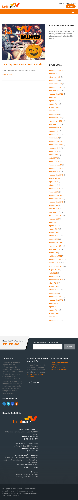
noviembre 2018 (56, 199)
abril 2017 (54, 232)
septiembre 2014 (56, 280)
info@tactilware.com (30, 436)
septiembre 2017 (56, 215)
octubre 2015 (55, 263)
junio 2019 (54, 185)
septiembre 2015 (56, 266)
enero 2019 (54, 192)
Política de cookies (58, 367)
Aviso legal (55, 365)
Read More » (7, 74)
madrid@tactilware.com (29, 448)
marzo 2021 (54, 131)
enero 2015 (54, 276)
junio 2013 (54, 307)
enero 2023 (54, 80)
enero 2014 (54, 293)
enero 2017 (54, 239)
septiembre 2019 (56, 175)
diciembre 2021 (56, 117)
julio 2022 (54, 97)
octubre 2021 (55, 124)
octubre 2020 (55, 148)
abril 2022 (54, 107)
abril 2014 (54, 286)
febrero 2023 (55, 77)
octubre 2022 (55, 90)
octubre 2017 (55, 212)
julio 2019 (54, 182)
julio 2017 (54, 222)
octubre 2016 (55, 249)
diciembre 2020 (56, 141)
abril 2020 (54, 158)
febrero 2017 (55, 236)
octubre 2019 (55, 171)
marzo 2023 (54, 74)
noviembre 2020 (56, 144)
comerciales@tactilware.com (27, 465)
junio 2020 (54, 151)
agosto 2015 (55, 269)
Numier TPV (31, 374)
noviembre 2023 (56, 70)
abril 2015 (54, 273)
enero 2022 (54, 114)
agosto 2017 (55, 219)
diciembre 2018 (56, 195)
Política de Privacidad (59, 369)
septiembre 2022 (56, 94)
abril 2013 (54, 313)
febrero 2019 (55, 188)
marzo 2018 (54, 209)
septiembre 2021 (56, 128)
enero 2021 (54, 138)
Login (71, 6)
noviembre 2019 (56, 168)
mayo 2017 (54, 229)
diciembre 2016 (56, 242)
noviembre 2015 (56, 259)
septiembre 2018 (56, 202)
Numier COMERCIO (35, 375)
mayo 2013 (54, 310)
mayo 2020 (54, 155)
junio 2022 (54, 101)
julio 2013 (54, 303)
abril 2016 (54, 253)
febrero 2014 (55, 290)
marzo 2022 (54, 111)
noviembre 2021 (56, 121)
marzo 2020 (54, 161)
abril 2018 (54, 205)
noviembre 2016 (56, 246)
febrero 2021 (55, 134)
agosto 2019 (55, 178)
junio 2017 (54, 226)
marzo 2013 (54, 317)
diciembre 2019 (56, 165)
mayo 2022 (54, 104)
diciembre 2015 (56, 256)
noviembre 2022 (56, 87)
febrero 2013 (55, 320)
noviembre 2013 (56, 296)
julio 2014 (54, 283)
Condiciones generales (59, 362)
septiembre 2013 (56, 300)
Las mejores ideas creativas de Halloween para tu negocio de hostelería (23, 64)
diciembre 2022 (56, 84)
